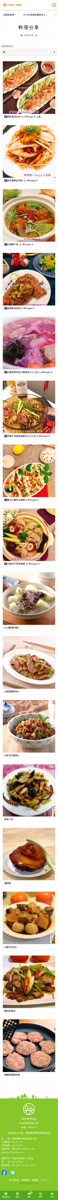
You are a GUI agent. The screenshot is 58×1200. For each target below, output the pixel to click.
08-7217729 (17, 1142)
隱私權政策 (14, 1180)
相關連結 (25, 1180)
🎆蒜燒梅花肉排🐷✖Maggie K (19, 308)
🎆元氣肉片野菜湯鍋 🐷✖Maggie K (22, 564)
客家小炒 (8, 819)
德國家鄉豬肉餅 (12, 1075)
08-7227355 (17, 1145)
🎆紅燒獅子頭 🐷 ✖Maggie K (18, 244)
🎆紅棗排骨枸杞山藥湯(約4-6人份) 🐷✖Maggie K (28, 372)
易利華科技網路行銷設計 (29, 1183)
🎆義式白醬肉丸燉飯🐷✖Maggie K (21, 500)
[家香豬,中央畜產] (12, 8)
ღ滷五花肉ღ (10, 947)
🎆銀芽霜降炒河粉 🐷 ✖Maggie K (21, 180)
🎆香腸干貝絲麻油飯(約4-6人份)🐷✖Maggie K (27, 436)
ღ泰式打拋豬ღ (11, 755)
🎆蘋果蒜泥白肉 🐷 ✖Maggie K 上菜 (22, 116)
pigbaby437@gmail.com (12, 1152)
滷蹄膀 (7, 883)
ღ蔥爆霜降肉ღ (11, 691)
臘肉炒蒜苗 (9, 1011)
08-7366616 (17, 1162)
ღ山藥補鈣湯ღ (11, 627)
